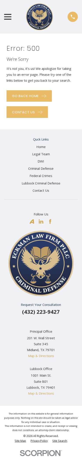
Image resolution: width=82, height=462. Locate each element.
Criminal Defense (41, 168)
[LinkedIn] (41, 221)
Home (41, 146)
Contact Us (41, 190)
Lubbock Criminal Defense (41, 183)
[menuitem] (20, 441)
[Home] (39, 16)
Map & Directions (41, 356)
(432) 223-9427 (41, 311)
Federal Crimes (41, 175)
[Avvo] (32, 221)
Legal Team (41, 154)
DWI (41, 161)
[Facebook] (50, 221)
